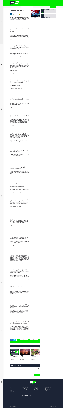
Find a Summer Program (48, 17)
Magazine (1, 22)
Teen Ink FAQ (11, 392)
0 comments (22, 359)
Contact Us (11, 388)
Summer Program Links (48, 387)
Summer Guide (2, 331)
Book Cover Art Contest (36, 388)
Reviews (2, 196)
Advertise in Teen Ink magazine (25, 387)
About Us (11, 387)
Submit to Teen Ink (47, 12)
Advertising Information (24, 388)
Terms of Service (12, 394)
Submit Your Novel (24, 397)
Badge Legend (47, 392)
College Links (46, 388)
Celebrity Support (12, 390)
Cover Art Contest (36, 387)
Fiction (1, 109)
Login (39, 368)
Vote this (36, 339)
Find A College (46, 14)
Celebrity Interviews (12, 391)
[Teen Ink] (15, 3)
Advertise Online (24, 391)
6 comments (12, 359)
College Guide (1, 382)
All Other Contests (36, 389)
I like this (26, 339)
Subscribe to (49, 9)
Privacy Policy (11, 393)
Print (11, 336)
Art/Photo (1, 240)
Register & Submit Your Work (25, 396)
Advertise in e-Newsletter (25, 392)
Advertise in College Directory (25, 389)
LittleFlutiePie (16, 14)
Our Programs (11, 389)
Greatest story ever (34, 356)
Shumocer (22, 356)
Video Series (46, 391)
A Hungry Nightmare (14, 356)
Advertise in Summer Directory (25, 390)
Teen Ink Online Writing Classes (49, 389)
